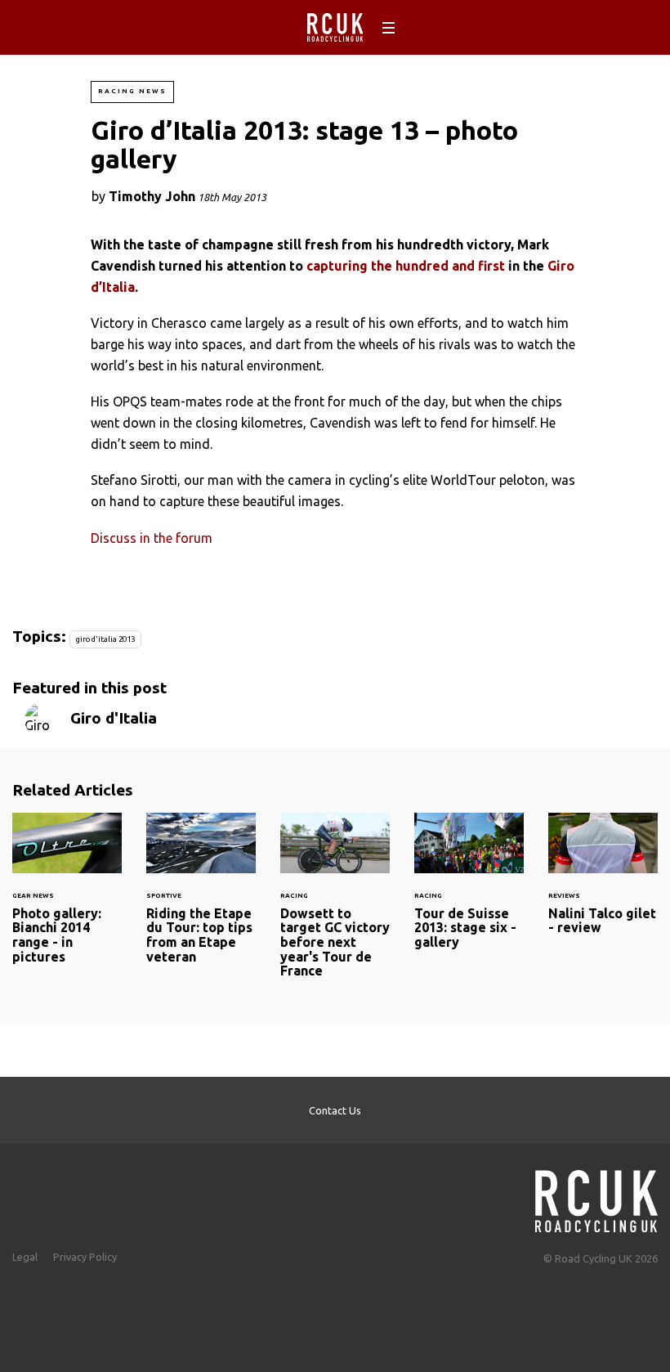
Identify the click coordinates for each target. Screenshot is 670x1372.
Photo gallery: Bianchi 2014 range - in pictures (67, 898)
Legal (25, 1256)
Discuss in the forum (151, 538)
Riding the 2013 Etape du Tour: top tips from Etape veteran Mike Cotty (201, 898)
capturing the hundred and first (405, 265)
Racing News (132, 91)
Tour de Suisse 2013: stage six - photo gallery (469, 891)
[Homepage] (596, 1196)
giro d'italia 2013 (105, 638)
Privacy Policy (85, 1256)
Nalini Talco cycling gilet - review (603, 884)
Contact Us (335, 1110)
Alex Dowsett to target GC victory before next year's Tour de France (335, 905)
